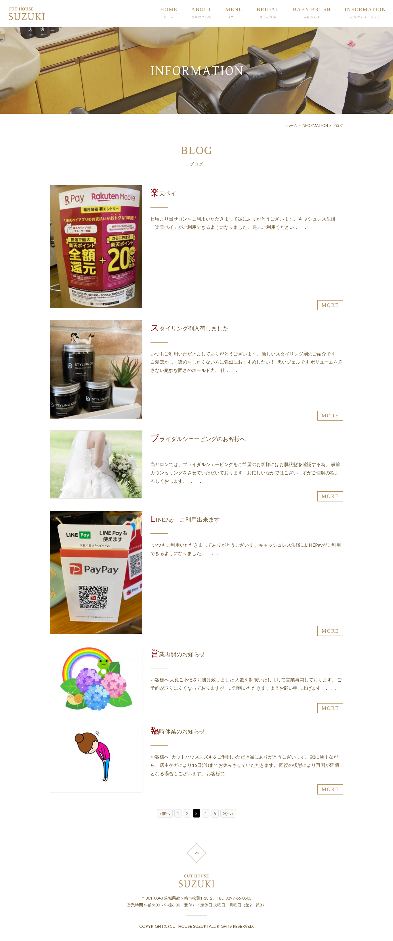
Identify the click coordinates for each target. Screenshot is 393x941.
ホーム (291, 125)
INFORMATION (315, 125)
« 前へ (164, 813)
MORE (330, 305)
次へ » (228, 813)
